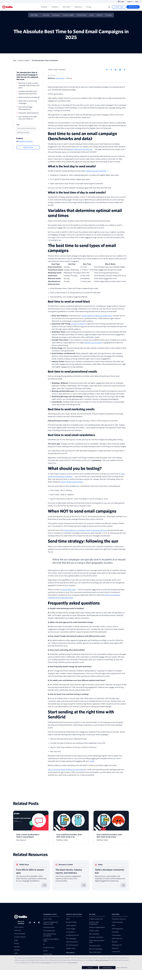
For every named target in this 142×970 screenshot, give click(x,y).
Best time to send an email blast (69, 301)
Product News (81, 15)
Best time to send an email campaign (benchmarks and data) (28, 85)
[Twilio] (7, 7)
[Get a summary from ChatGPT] (30, 922)
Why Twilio (66, 7)
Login (136, 1)
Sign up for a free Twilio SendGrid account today (65, 770)
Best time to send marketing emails (71, 409)
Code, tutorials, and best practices (26, 128)
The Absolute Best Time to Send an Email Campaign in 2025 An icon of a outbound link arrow (27, 76)
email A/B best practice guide (72, 482)
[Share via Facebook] (107, 69)
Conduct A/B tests (78, 324)
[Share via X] (111, 69)
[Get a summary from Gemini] (35, 922)
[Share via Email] (120, 69)
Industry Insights (68, 15)
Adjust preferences (107, 967)
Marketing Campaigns (23, 132)
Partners (99, 15)
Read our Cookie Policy (122, 967)
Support (129, 1)
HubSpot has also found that (95, 171)
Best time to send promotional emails (72, 371)
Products (44, 7)
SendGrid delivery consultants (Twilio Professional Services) (85, 530)
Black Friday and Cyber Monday (80, 149)
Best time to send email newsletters (71, 435)
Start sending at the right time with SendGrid (27, 118)
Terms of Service (72, 962)
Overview (46, 15)
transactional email (68, 590)
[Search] (109, 7)
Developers (56, 15)
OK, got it (90, 967)
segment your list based (93, 343)
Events (91, 15)
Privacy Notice (45, 962)
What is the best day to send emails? (72, 166)
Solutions (55, 7)
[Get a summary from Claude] (39, 922)
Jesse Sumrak (60, 78)
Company (108, 15)
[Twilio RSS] (125, 69)
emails (92, 761)
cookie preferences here (102, 960)
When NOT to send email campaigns (27, 102)
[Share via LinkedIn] (116, 69)
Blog (14, 60)
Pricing (88, 7)
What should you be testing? (29, 97)
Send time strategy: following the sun (25, 108)
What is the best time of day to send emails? (77, 192)
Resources (78, 7)
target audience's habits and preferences (97, 316)
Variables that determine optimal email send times (27, 92)
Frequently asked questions (28, 113)
